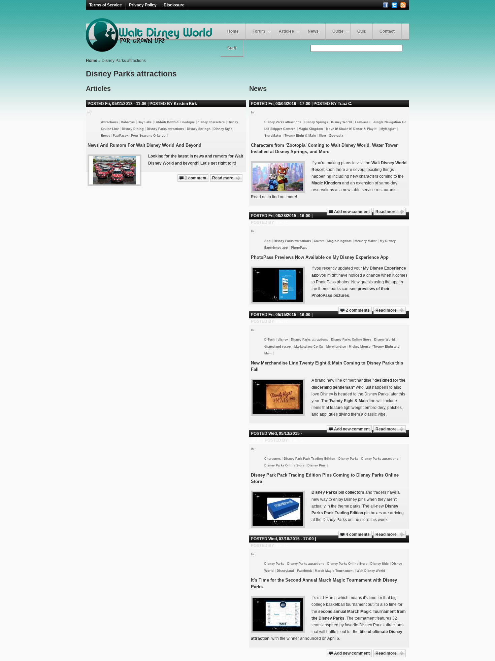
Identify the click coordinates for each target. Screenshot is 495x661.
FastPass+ (362, 122)
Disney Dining (133, 129)
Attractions (109, 122)
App (267, 241)
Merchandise (336, 346)
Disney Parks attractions (282, 122)
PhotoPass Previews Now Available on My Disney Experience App (320, 257)
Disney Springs (316, 122)
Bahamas (128, 122)
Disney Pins (316, 465)
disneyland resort (277, 346)
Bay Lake (145, 122)
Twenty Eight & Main (300, 135)
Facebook (304, 570)
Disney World (341, 122)
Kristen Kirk (185, 104)
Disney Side (379, 563)
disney (283, 339)
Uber (322, 135)
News (313, 31)
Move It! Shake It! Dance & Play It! (351, 129)
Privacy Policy (143, 5)
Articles (286, 31)
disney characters (211, 122)
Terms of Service (105, 5)
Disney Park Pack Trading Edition (309, 458)
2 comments (358, 310)
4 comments (358, 534)
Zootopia (336, 135)
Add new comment (352, 212)
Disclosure (174, 5)
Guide (337, 31)
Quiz (361, 31)
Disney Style (222, 129)
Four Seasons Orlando (148, 135)
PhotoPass (299, 247)
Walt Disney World (371, 570)
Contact (387, 31)
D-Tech (269, 339)
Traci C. (345, 104)
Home (233, 31)
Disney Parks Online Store (351, 339)
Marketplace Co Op (308, 346)
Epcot (105, 135)
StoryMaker (273, 135)
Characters (272, 458)
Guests (319, 241)
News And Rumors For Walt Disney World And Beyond (144, 145)
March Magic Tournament (334, 570)
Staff (231, 48)
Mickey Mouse (359, 346)
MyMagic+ (388, 129)
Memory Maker (366, 241)
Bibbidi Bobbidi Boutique (175, 122)
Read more (386, 212)
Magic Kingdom (311, 129)
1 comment (195, 178)
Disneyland (285, 570)
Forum (259, 31)
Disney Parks (348, 458)
